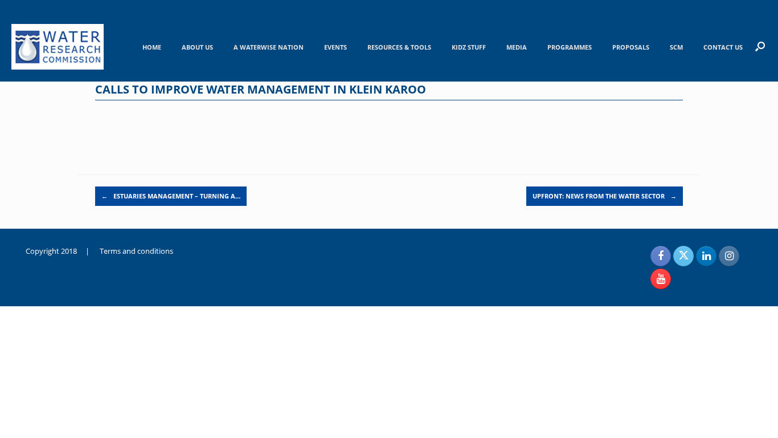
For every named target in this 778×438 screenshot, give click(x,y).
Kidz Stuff (469, 47)
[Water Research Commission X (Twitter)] (683, 256)
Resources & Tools (399, 47)
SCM (676, 47)
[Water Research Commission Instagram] (729, 256)
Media (516, 47)
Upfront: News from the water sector (605, 196)
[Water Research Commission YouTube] (660, 279)
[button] (760, 46)
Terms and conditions (136, 251)
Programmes (569, 47)
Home (151, 47)
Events (335, 47)
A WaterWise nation (269, 47)
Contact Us (723, 47)
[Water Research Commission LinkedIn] (706, 256)
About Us (197, 47)
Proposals (630, 47)
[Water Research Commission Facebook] (660, 256)
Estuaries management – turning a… (170, 196)
